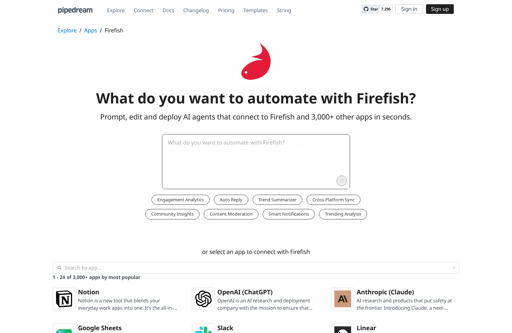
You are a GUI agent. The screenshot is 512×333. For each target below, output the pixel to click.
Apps (90, 30)
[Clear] (453, 267)
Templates (255, 10)
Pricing (226, 10)
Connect (143, 10)
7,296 (386, 9)
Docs (168, 10)
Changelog (196, 10)
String (284, 10)
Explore (116, 10)
